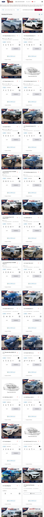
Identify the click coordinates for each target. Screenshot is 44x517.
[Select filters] (39, 14)
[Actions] (19, 36)
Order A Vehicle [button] (38, 9)
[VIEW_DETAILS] (33, 70)
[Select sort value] (41, 14)
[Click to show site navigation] (42, 1)
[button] (20, 25)
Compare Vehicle (8, 59)
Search (18, 9)
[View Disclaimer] (13, 45)
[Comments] (19, 45)
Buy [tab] (7, 48)
